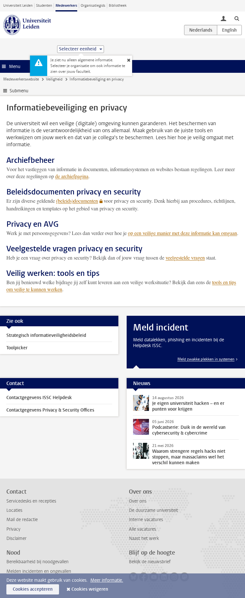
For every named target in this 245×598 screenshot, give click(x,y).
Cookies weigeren (89, 589)
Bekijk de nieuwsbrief (150, 562)
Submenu (19, 91)
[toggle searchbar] (237, 18)
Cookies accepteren (33, 589)
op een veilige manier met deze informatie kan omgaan (182, 233)
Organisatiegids (93, 5)
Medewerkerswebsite (21, 79)
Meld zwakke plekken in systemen (205, 359)
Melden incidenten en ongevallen (38, 571)
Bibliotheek (118, 5)
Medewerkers (66, 5)
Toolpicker (16, 348)
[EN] (229, 30)
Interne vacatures (146, 520)
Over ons (137, 501)
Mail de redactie (22, 520)
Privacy (13, 529)
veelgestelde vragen (185, 257)
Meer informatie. (106, 580)
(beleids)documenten (77, 200)
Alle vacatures (142, 529)
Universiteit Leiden (18, 5)
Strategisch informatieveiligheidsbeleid (46, 335)
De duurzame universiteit (153, 510)
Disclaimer (16, 538)
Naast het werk (144, 538)
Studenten (44, 5)
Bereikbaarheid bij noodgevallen (37, 562)
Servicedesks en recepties (31, 501)
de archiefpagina (71, 176)
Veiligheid (54, 79)
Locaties (14, 510)
